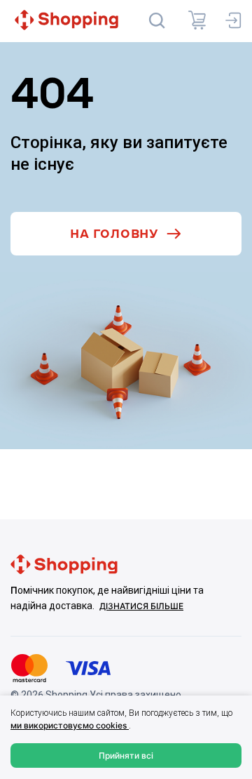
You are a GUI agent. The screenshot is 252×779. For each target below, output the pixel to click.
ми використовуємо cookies (69, 725)
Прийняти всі (126, 755)
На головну (114, 234)
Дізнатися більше (141, 606)
